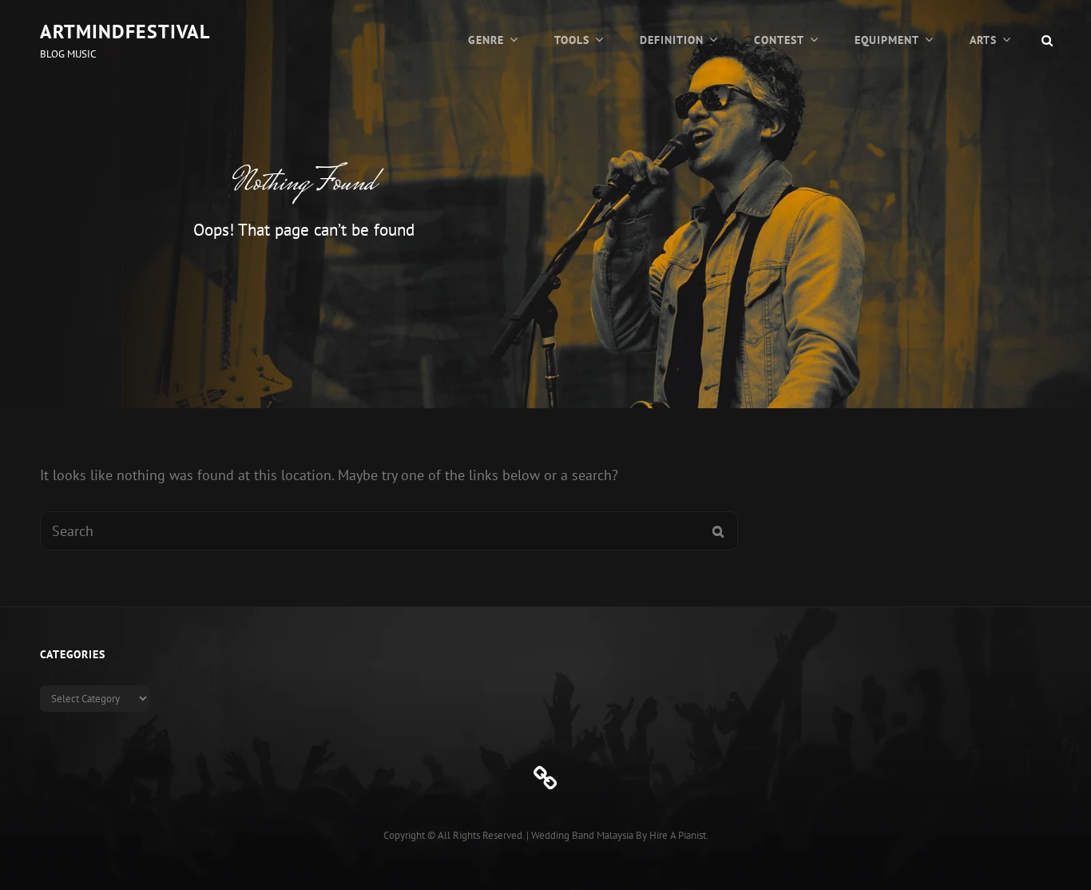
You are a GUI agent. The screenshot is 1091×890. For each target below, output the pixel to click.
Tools (571, 40)
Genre (486, 40)
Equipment (887, 40)
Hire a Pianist (677, 835)
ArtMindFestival (125, 31)
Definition (672, 40)
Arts (983, 40)
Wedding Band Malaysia (582, 835)
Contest (779, 40)
